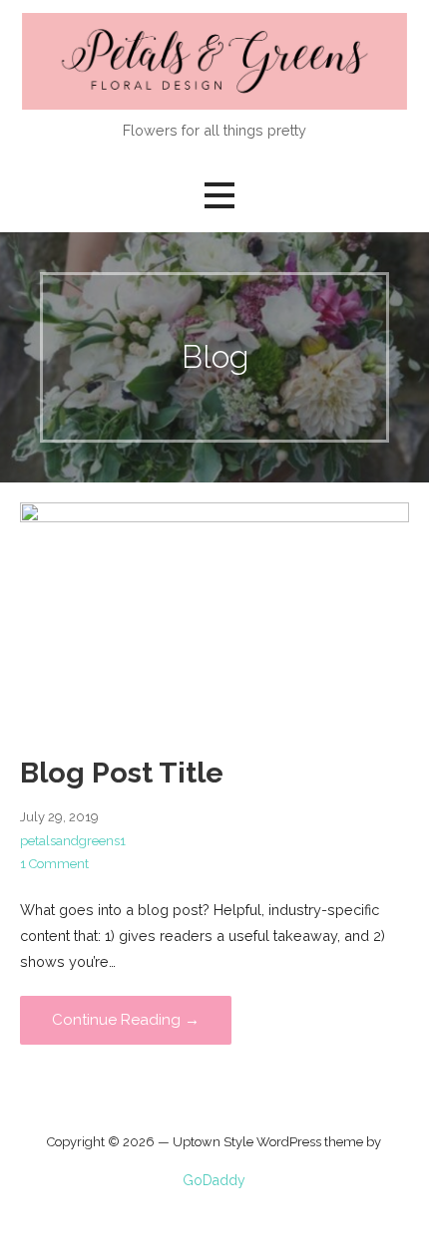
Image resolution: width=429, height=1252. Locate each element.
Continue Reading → (126, 1020)
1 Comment (54, 863)
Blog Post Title (121, 772)
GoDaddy (214, 1180)
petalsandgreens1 (73, 840)
